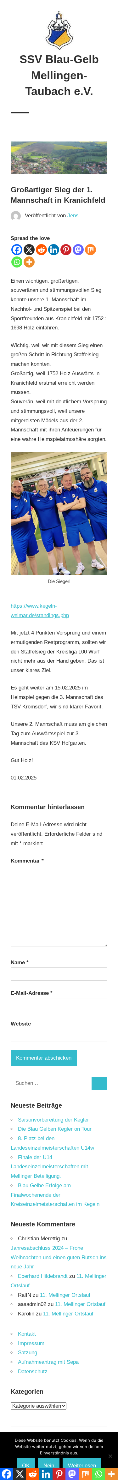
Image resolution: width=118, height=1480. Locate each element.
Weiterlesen (82, 1466)
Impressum (31, 1343)
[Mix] (90, 249)
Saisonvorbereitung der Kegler (53, 1120)
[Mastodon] (78, 249)
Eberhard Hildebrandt (43, 1276)
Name (20, 963)
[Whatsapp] (16, 262)
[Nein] (110, 1456)
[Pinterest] (65, 249)
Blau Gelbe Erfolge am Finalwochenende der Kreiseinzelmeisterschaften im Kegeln (55, 1194)
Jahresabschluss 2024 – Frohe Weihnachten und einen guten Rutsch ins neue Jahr (59, 1257)
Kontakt (27, 1334)
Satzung (27, 1353)
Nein (48, 1466)
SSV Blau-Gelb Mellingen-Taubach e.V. (59, 75)
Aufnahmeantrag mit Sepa (48, 1362)
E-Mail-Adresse (32, 993)
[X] (29, 249)
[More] (29, 262)
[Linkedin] (53, 249)
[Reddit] (41, 249)
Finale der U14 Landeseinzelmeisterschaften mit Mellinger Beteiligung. (49, 1166)
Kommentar (27, 861)
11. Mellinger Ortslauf (65, 1295)
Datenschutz (33, 1372)
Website (21, 1024)
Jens (73, 216)
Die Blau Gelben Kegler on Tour (55, 1129)
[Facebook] (16, 249)
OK (26, 1466)
